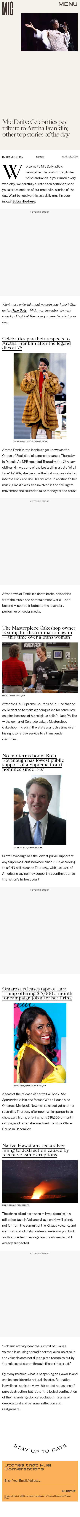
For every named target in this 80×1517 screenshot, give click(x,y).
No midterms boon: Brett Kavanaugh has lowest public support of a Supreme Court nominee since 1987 (33, 762)
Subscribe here (23, 201)
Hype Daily (19, 310)
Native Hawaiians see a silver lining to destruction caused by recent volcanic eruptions (35, 1150)
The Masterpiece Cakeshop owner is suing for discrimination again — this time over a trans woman (39, 632)
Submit (69, 1491)
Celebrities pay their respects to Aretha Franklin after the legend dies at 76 (36, 343)
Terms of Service (54, 1496)
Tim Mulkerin (14, 157)
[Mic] (7, 8)
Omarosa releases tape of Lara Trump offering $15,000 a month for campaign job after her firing (37, 993)
